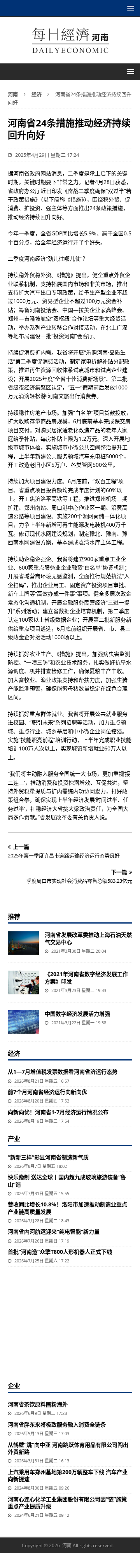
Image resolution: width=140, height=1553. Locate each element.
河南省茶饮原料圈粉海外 (38, 1404)
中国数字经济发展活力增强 (77, 1013)
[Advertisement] (70, 1323)
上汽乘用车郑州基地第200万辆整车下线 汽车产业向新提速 (68, 1475)
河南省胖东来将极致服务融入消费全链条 (57, 1424)
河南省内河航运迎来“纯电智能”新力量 (54, 1231)
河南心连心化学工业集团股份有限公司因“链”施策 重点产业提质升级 (67, 1502)
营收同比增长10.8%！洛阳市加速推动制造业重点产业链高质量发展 (67, 1208)
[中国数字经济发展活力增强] (23, 1022)
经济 (14, 1053)
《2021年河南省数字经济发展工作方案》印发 (86, 977)
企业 (14, 1385)
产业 (14, 1138)
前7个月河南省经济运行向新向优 (47, 1092)
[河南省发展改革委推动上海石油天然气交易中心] (23, 943)
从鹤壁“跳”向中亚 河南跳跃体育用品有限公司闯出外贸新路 (68, 1448)
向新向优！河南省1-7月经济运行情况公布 (58, 1112)
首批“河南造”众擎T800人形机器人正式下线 (60, 1251)
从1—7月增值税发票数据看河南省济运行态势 (62, 1071)
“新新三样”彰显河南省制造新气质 (48, 1157)
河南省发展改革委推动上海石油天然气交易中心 (88, 938)
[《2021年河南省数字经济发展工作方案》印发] (23, 982)
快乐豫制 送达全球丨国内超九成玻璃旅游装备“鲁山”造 (67, 1180)
